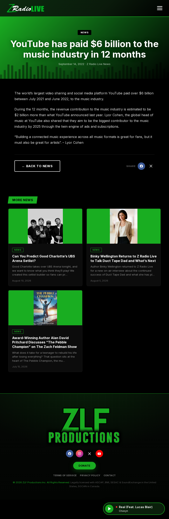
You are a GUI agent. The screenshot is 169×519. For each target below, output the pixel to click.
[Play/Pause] (109, 509)
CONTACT (110, 475)
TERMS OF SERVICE (65, 475)
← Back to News (37, 166)
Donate (84, 465)
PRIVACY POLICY (90, 475)
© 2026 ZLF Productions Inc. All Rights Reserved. (41, 482)
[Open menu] (159, 8)
